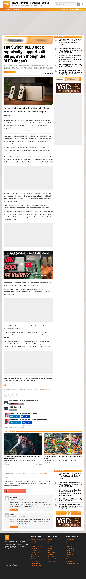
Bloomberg (7, 332)
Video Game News (10, 72)
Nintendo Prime (15, 120)
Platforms (51, 554)
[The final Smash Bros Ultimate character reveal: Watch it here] (63, 444)
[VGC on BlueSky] (76, 10)
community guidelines (41, 473)
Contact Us (34, 548)
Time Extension (70, 561)
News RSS (51, 556)
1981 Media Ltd (10, 541)
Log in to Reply (14, 509)
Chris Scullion (49, 73)
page (15, 483)
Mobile (41, 5)
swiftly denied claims (23, 326)
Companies (51, 552)
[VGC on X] (74, 10)
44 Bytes (15, 564)
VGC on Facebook (36, 556)
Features (35, 3)
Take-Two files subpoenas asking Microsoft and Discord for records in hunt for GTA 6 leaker (70, 50)
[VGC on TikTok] (80, 10)
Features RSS (52, 559)
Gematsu (68, 544)
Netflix (34, 217)
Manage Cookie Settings (38, 539)
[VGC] (6, 4)
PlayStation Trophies (72, 550)
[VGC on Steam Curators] (81, 10)
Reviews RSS (52, 561)
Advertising (34, 544)
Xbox (22, 5)
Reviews (24, 3)
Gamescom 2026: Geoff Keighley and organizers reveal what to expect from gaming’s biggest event (70, 72)
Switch (6, 123)
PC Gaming (34, 5)
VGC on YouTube (36, 565)
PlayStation (15, 5)
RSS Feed (33, 554)
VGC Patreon (35, 559)
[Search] (78, 4)
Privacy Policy (35, 550)
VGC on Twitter (35, 563)
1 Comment (39, 464)
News (15, 3)
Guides (45, 3)
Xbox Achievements (72, 563)
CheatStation (70, 539)
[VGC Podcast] (72, 10)
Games (50, 550)
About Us (33, 542)
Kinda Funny (69, 546)
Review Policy (35, 552)
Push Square (69, 554)
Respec (68, 559)
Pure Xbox (69, 552)
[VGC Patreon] (70, 10)
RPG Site (68, 556)
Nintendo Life (70, 548)
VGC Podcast (35, 561)
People (50, 548)
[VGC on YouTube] (78, 10)
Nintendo (27, 5)
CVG (67, 542)
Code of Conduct (36, 546)
